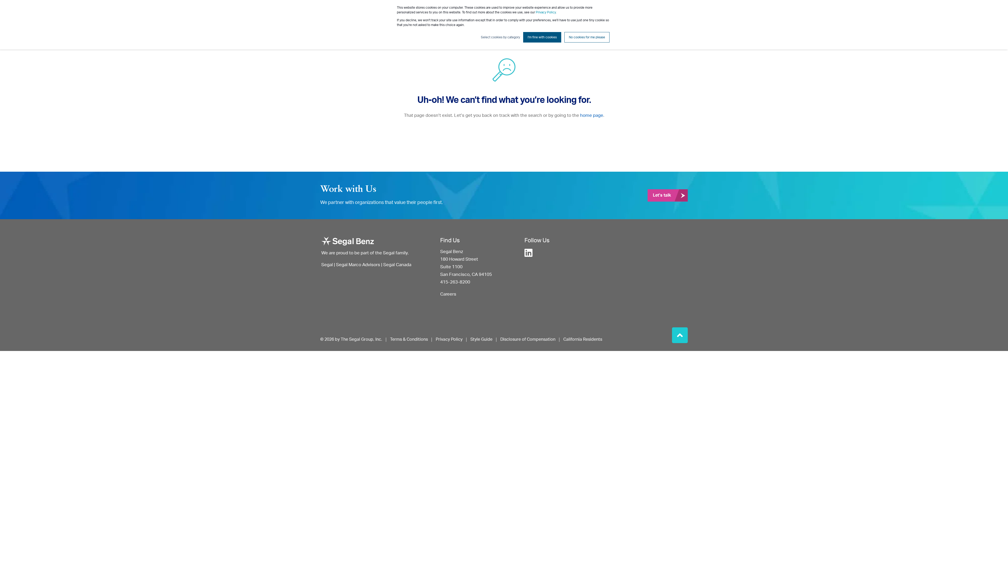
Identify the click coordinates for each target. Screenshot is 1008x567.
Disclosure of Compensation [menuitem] (527, 339)
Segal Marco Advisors (358, 264)
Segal (327, 264)
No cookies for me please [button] (587, 37)
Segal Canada (397, 264)
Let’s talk (662, 195)
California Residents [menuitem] (582, 339)
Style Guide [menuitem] (481, 339)
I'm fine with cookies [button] (542, 37)
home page (591, 115)
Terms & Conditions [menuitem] (409, 339)
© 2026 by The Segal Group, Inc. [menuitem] (351, 339)
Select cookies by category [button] (500, 37)
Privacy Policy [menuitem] (449, 339)
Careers (448, 294)
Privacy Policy (546, 12)
